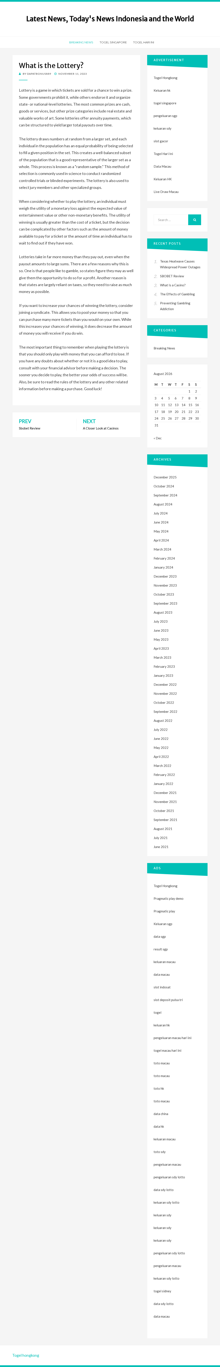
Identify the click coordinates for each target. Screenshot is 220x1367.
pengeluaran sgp (165, 116)
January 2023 (163, 675)
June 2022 (161, 738)
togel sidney (162, 1291)
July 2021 (161, 838)
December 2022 (165, 684)
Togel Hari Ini (143, 42)
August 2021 (163, 829)
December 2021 (165, 793)
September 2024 (165, 495)
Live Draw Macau (166, 192)
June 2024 (161, 522)
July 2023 (161, 621)
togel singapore (165, 103)
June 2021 (161, 847)
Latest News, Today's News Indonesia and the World (110, 19)
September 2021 (165, 820)
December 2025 (165, 477)
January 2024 (163, 567)
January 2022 (163, 784)
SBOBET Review (172, 276)
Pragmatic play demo (168, 898)
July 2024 (161, 513)
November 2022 (165, 693)
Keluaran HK (163, 179)
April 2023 (161, 648)
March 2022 (162, 766)
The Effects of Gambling (177, 294)
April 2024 (161, 540)
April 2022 (161, 757)
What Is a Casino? (173, 285)
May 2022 (161, 747)
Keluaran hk (162, 90)
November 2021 (165, 802)
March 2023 (162, 657)
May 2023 (161, 639)
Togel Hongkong (165, 78)
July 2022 (161, 729)
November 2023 (165, 585)
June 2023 (161, 630)
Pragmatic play (164, 911)
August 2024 (163, 504)
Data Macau (162, 166)
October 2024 (164, 486)
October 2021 (164, 811)
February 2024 (164, 558)
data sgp (160, 936)
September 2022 (165, 711)
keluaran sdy (162, 128)
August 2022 (163, 720)
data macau (162, 1316)
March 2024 (162, 549)
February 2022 (164, 775)
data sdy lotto (164, 1304)
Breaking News (81, 42)
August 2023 (163, 612)
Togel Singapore (113, 42)
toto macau (162, 1076)
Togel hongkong (25, 1355)
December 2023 (165, 576)
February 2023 (164, 666)
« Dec (158, 438)
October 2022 (164, 702)
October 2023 (164, 594)
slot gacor (161, 141)
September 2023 (165, 603)
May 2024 (161, 531)
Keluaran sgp (163, 924)
